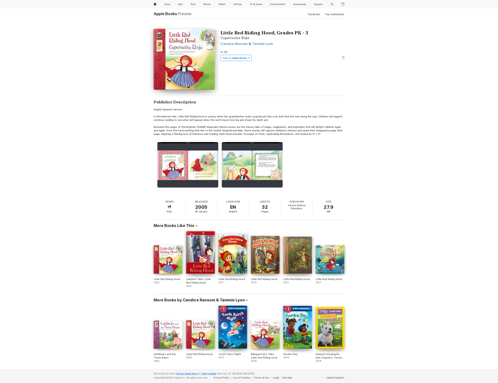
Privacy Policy (221, 377)
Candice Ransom (234, 44)
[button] (332, 4)
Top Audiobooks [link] (334, 14)
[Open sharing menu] (343, 58)
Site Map (287, 377)
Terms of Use (261, 377)
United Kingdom (335, 377)
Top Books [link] (313, 14)
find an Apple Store (187, 373)
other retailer (209, 373)
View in (235, 58)
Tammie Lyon (262, 44)
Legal (276, 377)
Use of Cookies (241, 377)
